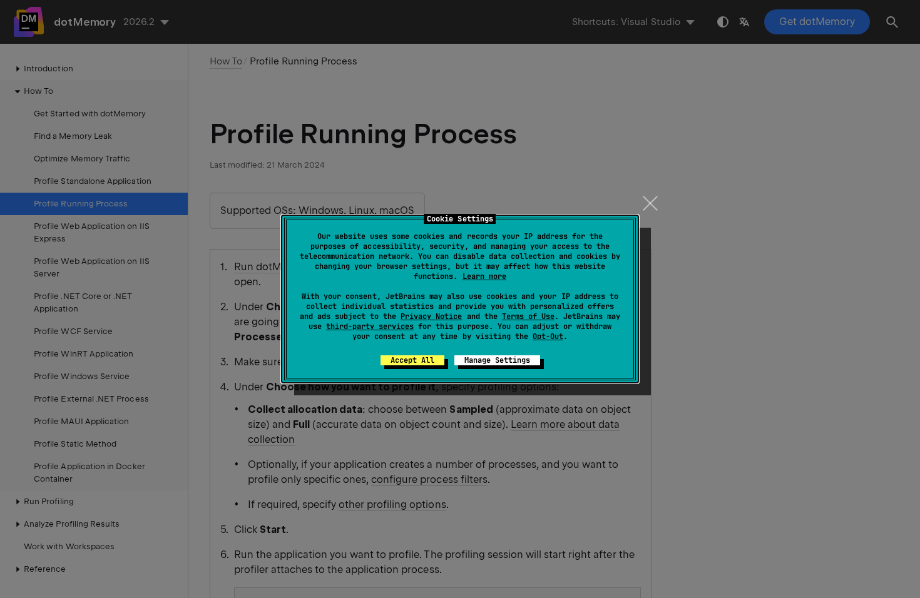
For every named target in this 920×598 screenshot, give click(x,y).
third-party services (370, 327)
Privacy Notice (431, 317)
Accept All (412, 360)
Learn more (484, 276)
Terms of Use (528, 317)
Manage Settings (497, 360)
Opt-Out (548, 337)
